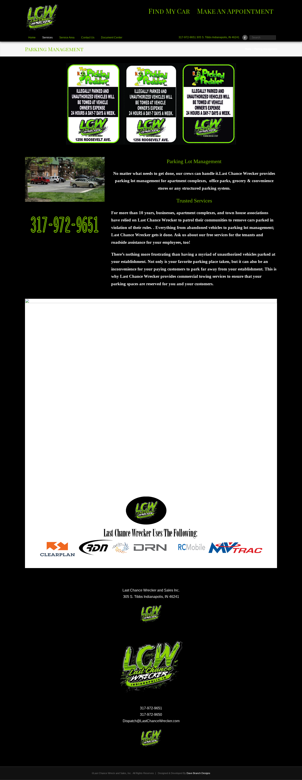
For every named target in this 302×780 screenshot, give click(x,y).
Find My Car (169, 11)
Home (32, 37)
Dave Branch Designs (198, 773)
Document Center (111, 37)
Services (47, 37)
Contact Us (87, 37)
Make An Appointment (235, 11)
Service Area (67, 37)
